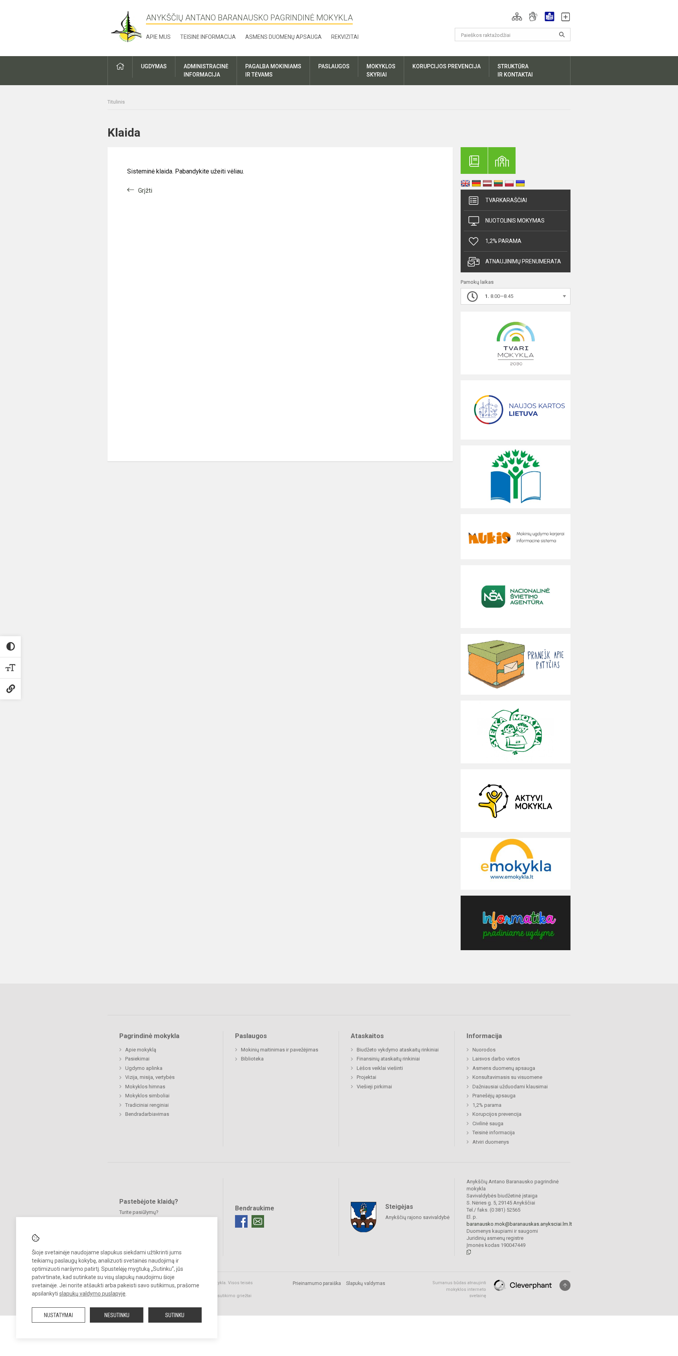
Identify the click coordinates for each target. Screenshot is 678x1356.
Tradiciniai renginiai (147, 1105)
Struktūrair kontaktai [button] (515, 70)
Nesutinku (116, 1315)
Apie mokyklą (140, 1050)
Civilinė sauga (487, 1123)
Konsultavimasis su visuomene (507, 1077)
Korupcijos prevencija (496, 1114)
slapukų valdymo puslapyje (92, 1293)
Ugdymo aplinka (143, 1068)
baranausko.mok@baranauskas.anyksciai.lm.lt (519, 1224)
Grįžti (145, 190)
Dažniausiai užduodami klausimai (510, 1087)
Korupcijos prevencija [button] (446, 66)
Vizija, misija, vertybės (150, 1077)
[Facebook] (241, 1221)
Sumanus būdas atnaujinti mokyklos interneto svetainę (459, 1289)
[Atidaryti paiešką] (562, 34)
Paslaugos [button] (334, 66)
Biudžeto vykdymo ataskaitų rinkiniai (398, 1050)
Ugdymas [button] (154, 66)
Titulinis (116, 102)
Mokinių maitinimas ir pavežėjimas (279, 1050)
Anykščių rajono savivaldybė (417, 1217)
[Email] (258, 1221)
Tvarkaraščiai (506, 200)
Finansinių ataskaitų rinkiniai (388, 1059)
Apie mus (158, 37)
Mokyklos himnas (145, 1087)
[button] (517, 16)
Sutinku (174, 1315)
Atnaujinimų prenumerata (523, 261)
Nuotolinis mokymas (515, 220)
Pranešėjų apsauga (494, 1096)
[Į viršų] (565, 1285)
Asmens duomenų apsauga (283, 37)
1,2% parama (503, 241)
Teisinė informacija (208, 37)
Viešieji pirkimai (374, 1087)
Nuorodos (484, 1050)
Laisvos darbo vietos (496, 1059)
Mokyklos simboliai (147, 1096)
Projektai (366, 1077)
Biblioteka (252, 1059)
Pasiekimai (137, 1059)
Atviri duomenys (490, 1142)
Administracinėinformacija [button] (206, 70)
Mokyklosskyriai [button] (381, 70)
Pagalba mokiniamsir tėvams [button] (273, 70)
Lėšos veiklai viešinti (380, 1068)
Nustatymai (58, 1315)
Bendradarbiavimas (147, 1114)
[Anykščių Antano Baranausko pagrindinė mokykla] (127, 26)
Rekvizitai (345, 37)
